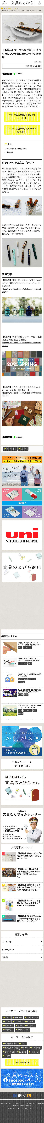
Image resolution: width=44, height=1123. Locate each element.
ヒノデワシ (18, 1021)
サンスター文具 (22, 679)
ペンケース (35, 1052)
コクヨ (7, 1021)
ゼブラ (20, 1026)
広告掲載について (31, 1103)
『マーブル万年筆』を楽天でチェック (22, 116)
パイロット (21, 682)
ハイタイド (7, 80)
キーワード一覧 (21, 1062)
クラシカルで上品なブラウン (17, 149)
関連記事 (10, 152)
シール (20, 647)
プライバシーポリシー (19, 1103)
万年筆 (23, 449)
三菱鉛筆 (20, 713)
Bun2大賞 (22, 1052)
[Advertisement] (22, 606)
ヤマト (35, 710)
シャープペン (31, 679)
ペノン (7, 1017)
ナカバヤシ (9, 1026)
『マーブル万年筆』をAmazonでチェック (22, 130)
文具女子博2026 (10, 1044)
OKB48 (25, 1048)
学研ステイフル (23, 1030)
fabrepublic (18, 1017)
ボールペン (7, 942)
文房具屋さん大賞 (11, 1048)
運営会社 (28, 1105)
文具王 (26, 694)
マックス (20, 694)
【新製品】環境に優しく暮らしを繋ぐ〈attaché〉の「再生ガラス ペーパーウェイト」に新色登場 (21, 283)
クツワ (20, 710)
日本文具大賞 (10, 1052)
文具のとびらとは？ (5, 1103)
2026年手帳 (36, 1048)
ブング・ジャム (27, 647)
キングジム (31, 1026)
